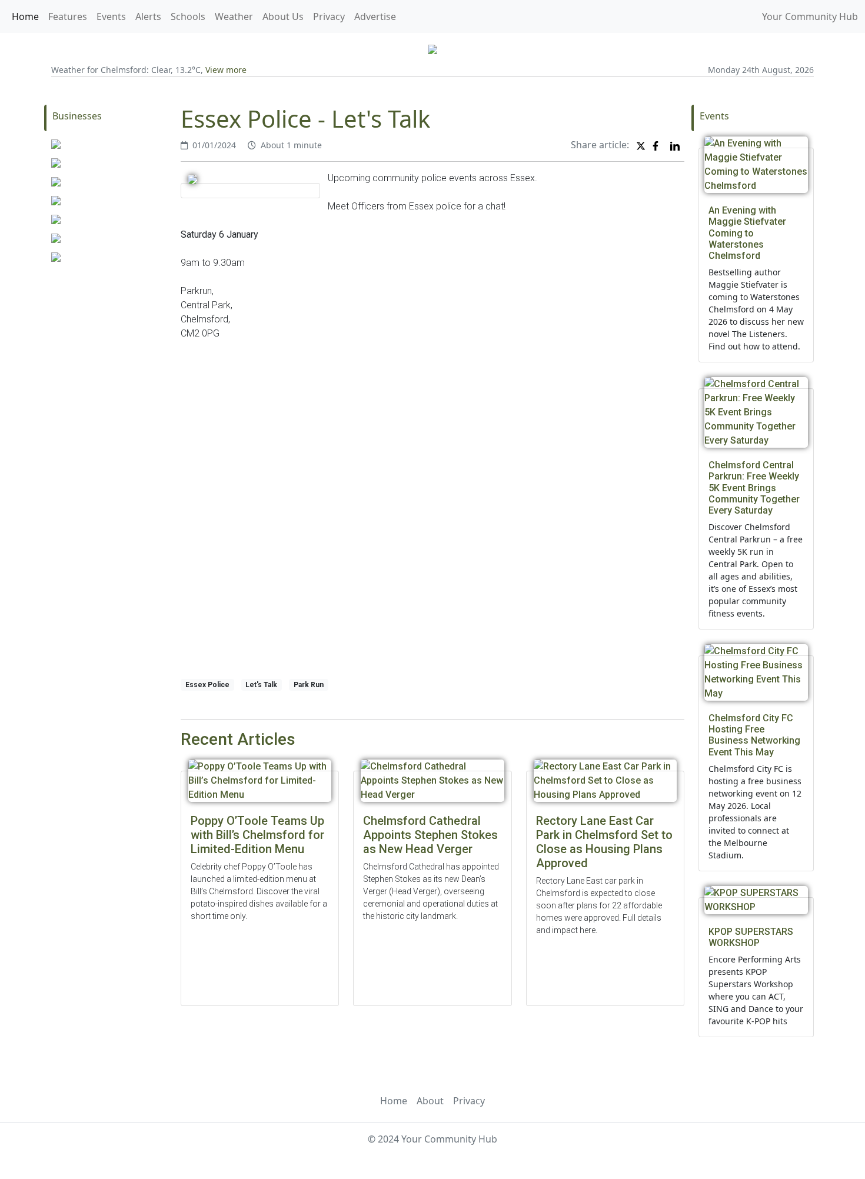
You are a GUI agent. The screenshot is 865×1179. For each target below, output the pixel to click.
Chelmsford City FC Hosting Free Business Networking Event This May (754, 735)
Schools (188, 16)
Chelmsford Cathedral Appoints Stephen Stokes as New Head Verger (430, 835)
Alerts (148, 16)
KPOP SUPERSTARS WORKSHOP (750, 937)
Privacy (329, 16)
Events (111, 16)
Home (25, 16)
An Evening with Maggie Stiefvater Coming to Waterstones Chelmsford (747, 233)
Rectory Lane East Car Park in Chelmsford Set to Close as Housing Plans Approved (604, 842)
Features (67, 16)
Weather (234, 16)
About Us (283, 16)
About (430, 1100)
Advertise (375, 16)
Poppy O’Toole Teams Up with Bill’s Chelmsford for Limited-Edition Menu (257, 835)
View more (226, 69)
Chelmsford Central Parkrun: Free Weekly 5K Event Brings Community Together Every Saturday (754, 487)
